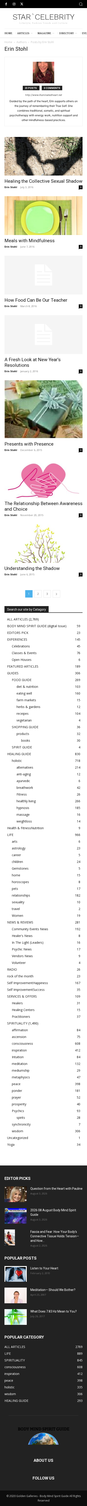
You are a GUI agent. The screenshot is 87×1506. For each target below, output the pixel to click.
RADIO (12, 969)
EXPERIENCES (17, 639)
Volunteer (19, 963)
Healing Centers (23, 1010)
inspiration (19, 1050)
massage (23, 814)
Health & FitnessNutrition (25, 828)
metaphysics (21, 1077)
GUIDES (13, 673)
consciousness (22, 1043)
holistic (17, 760)
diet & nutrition (27, 686)
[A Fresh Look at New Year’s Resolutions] (43, 334)
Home (8, 42)
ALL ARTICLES (17, 619)
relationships (21, 895)
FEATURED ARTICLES (22, 666)
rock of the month (20, 976)
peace (16, 1084)
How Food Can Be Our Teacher (35, 300)
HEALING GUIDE (19, 754)
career (16, 855)
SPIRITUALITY (17, 1023)
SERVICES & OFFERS (22, 996)
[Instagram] (14, 4)
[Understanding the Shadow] (43, 543)
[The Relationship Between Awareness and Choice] (43, 478)
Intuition (18, 1057)
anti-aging (24, 774)
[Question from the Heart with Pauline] (15, 1194)
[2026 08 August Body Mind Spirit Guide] (15, 1216)
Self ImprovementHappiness (27, 983)
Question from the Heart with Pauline (56, 1188)
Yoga (10, 1144)
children (17, 862)
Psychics (18, 1111)
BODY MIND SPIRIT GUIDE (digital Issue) (36, 626)
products (23, 734)
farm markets (26, 700)
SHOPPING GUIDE (25, 727)
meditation (19, 1064)
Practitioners (21, 1016)
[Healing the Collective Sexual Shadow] (43, 156)
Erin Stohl (10, 187)
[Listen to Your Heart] (15, 1274)
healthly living (26, 801)
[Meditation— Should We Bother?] (15, 1295)
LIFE (10, 835)
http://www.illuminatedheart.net (43, 95)
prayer (16, 1097)
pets (15, 888)
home (16, 875)
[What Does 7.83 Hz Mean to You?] (15, 1317)
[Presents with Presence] (43, 409)
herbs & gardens (28, 707)
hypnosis (23, 808)
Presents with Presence (29, 444)
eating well (24, 693)
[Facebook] (6, 4)
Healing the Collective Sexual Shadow (43, 181)
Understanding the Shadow (32, 568)
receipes (23, 713)
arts (14, 841)
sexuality (18, 902)
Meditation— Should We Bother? (52, 1290)
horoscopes (20, 882)
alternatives (25, 767)
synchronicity (21, 1124)
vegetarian (24, 720)
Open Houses (21, 659)
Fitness (22, 794)
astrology (18, 848)
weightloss (24, 821)
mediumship (20, 1070)
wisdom (17, 1131)
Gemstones (20, 868)
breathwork (25, 787)
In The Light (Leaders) (28, 942)
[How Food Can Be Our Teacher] (43, 275)
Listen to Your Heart (44, 1268)
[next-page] (56, 594)
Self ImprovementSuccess (26, 989)
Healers (17, 1003)
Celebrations (21, 646)
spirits (21, 1117)
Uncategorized (17, 1138)
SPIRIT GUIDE (22, 747)
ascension (19, 1037)
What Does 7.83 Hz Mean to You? (53, 1311)
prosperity (19, 1104)
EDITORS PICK (17, 633)
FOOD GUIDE (21, 680)
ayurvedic (23, 781)
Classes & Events (24, 653)
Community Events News (30, 929)
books (25, 740)
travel (16, 909)
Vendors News (22, 956)
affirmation (20, 1030)
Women (17, 915)
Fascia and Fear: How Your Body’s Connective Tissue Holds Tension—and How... (54, 1236)
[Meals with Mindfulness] (43, 215)
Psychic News (22, 949)
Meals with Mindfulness (29, 240)
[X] (22, 4)
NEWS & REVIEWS (20, 922)
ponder (17, 1090)
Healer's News (22, 936)
